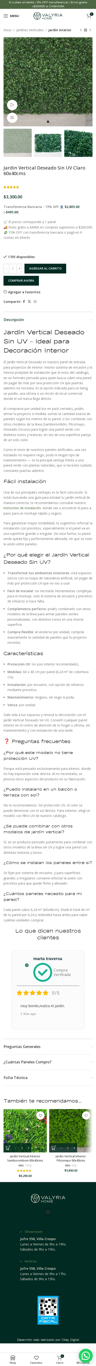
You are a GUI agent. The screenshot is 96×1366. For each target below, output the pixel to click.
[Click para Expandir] (12, 118)
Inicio (7, 30)
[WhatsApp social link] (35, 301)
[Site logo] (48, 15)
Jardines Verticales (30, 30)
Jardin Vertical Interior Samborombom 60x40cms (25, 1158)
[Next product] (90, 30)
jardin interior (59, 30)
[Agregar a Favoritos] (40, 1115)
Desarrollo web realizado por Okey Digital (48, 1340)
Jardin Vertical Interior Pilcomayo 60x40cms (71, 1158)
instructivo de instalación (22, 508)
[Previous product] (81, 30)
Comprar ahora (21, 280)
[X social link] (29, 301)
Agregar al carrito (45, 268)
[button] (48, 1211)
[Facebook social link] (23, 301)
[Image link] (48, 1198)
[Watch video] (12, 105)
